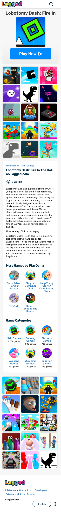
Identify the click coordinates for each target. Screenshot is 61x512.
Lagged (12, 4)
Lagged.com (15, 483)
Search (51, 4)
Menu (57, 4)
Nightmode (55, 504)
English (42, 504)
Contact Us (25, 490)
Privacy (10, 494)
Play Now (28, 54)
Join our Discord (26, 494)
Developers (41, 490)
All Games (10, 490)
